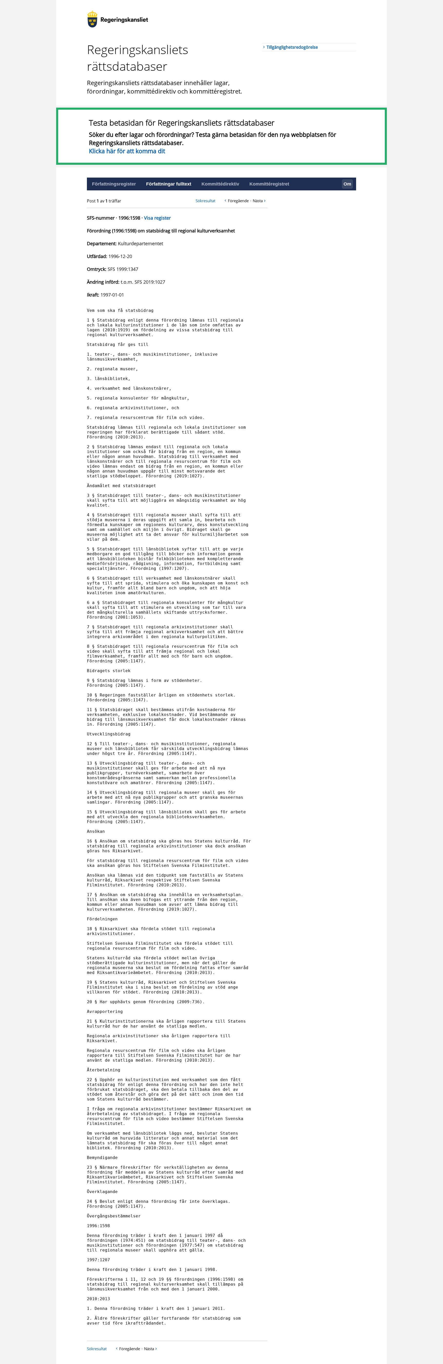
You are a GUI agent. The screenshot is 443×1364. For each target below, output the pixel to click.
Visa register (157, 218)
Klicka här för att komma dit (127, 151)
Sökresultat (205, 200)
